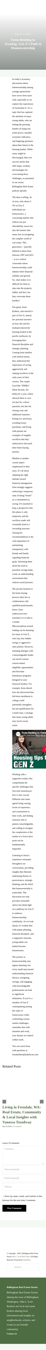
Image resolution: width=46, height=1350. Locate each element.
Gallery (26, 1086)
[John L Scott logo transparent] (13, 5)
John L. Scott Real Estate (21, 1257)
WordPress (26, 1260)
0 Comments (17, 1126)
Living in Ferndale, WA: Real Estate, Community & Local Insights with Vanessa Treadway (20, 1086)
